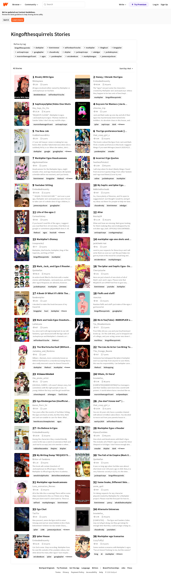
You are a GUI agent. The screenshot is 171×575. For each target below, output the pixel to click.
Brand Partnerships (111, 568)
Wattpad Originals (47, 568)
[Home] (5, 4)
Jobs (123, 568)
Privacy (66, 572)
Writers (95, 568)
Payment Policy (77, 572)
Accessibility (91, 572)
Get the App (74, 568)
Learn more (18, 20)
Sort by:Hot (125, 68)
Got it (6, 20)
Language (85, 568)
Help (101, 572)
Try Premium (140, 4)
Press (129, 568)
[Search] (45, 4)
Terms (58, 572)
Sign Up (164, 4)
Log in (156, 4)
